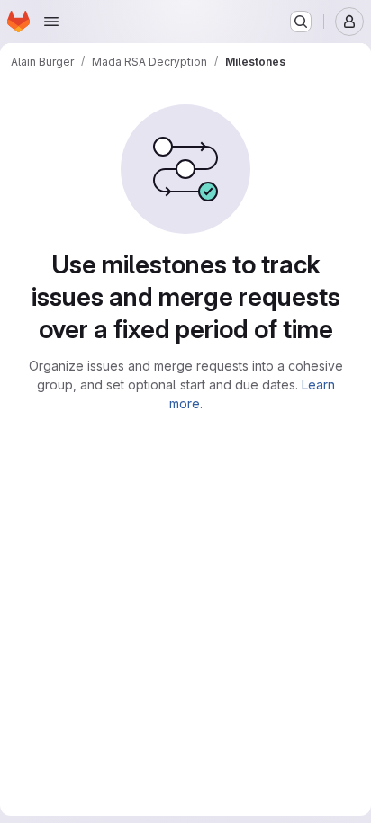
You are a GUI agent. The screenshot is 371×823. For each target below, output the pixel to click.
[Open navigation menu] (51, 21)
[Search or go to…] (301, 21)
